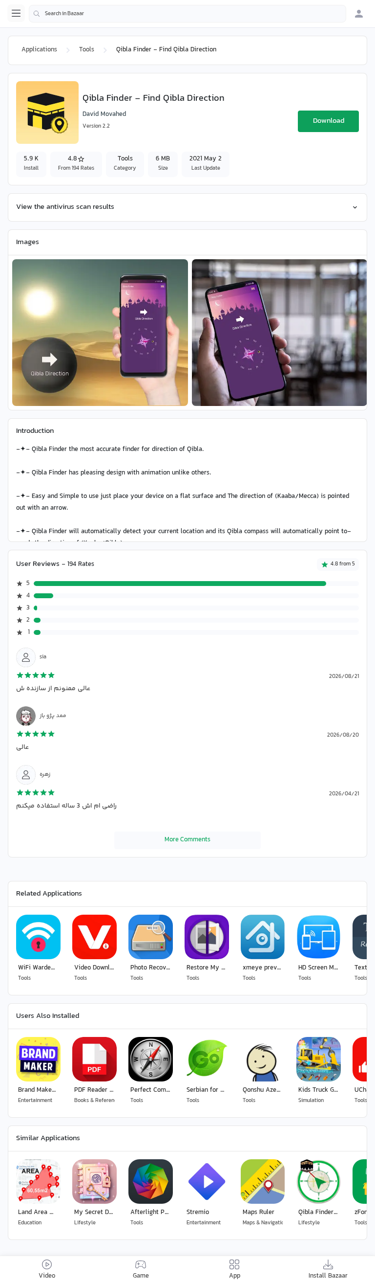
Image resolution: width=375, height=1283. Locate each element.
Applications (39, 50)
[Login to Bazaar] (359, 14)
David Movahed (104, 114)
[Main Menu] (16, 13)
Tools (86, 50)
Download (328, 121)
